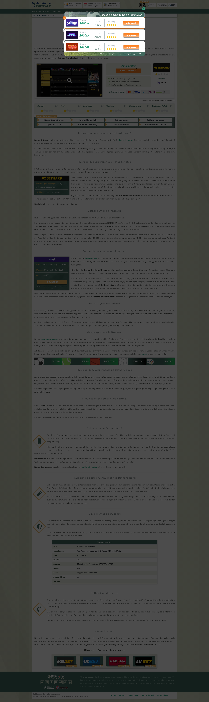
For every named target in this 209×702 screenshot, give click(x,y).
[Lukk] (144, 9)
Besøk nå (132, 23)
